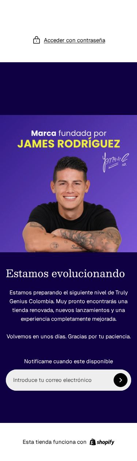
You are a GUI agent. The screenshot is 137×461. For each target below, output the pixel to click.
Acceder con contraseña (74, 40)
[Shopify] (102, 442)
